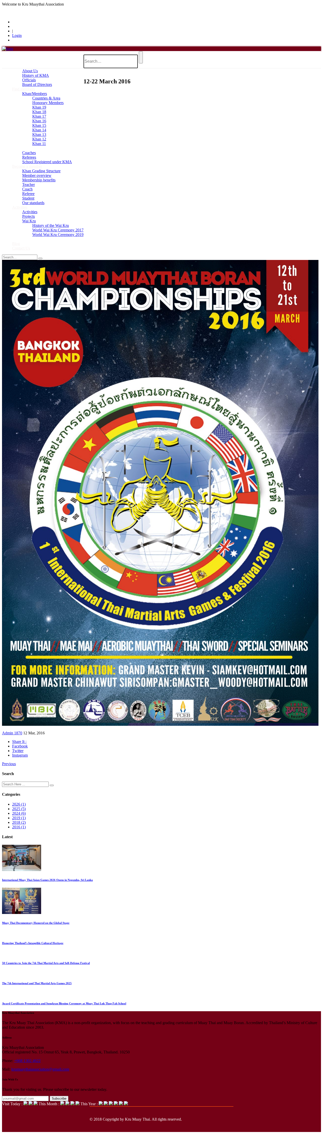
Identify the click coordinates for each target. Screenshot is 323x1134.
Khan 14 (39, 130)
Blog (16, 244)
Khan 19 (39, 107)
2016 (19, 827)
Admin (8, 733)
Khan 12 (39, 139)
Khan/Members (34, 93)
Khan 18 (39, 112)
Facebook (20, 746)
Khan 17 (39, 116)
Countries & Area (46, 98)
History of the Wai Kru (50, 225)
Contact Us (21, 248)
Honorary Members (48, 103)
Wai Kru (29, 221)
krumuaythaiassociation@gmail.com (40, 1069)
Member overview (36, 175)
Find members (23, 89)
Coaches (29, 153)
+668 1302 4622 (27, 1060)
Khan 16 (39, 121)
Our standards (33, 203)
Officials (29, 80)
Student (28, 198)
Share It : (19, 741)
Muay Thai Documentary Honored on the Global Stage (35, 922)
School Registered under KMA (47, 162)
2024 (19, 813)
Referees (29, 157)
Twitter (17, 751)
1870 (18, 733)
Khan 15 (39, 125)
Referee (28, 193)
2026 (19, 804)
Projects (28, 216)
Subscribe (59, 1098)
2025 (19, 809)
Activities (19, 207)
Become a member (27, 166)
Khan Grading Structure (41, 171)
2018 (19, 822)
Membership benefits (39, 180)
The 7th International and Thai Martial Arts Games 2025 (37, 983)
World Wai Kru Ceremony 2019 (58, 234)
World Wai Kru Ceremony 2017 (58, 230)
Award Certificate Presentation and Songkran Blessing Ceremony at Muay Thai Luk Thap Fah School (64, 1003)
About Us (30, 71)
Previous (9, 764)
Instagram (20, 755)
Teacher (28, 184)
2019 (19, 818)
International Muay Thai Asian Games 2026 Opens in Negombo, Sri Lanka (47, 879)
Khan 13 (39, 134)
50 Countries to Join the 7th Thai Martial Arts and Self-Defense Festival (46, 962)
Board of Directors (37, 84)
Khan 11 (39, 143)
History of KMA (35, 75)
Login (17, 35)
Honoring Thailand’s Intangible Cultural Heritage (32, 943)
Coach (27, 189)
